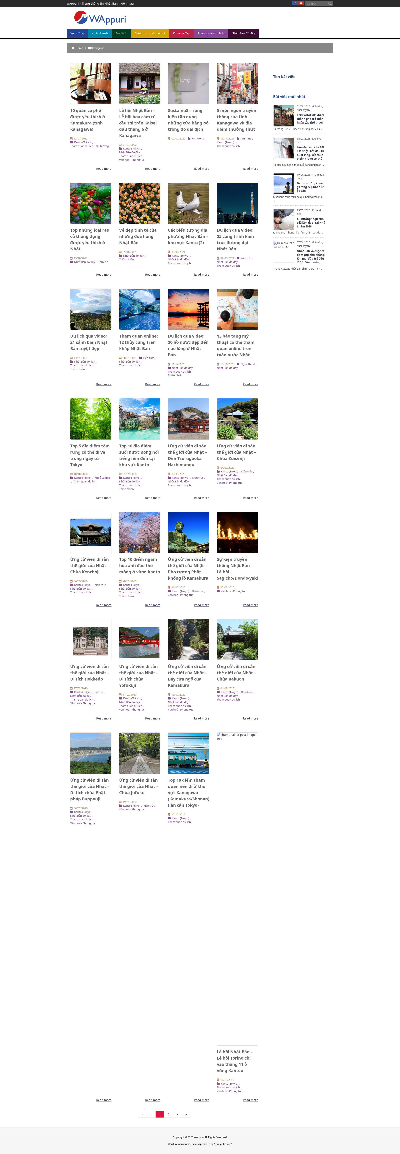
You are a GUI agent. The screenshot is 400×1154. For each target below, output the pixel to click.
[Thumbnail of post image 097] (237, 532)
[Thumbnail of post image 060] (90, 753)
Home (79, 48)
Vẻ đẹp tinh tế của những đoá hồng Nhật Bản (138, 236)
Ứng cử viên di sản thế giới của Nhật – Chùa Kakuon (236, 673)
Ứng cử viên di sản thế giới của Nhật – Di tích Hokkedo (89, 673)
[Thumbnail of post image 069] (237, 889)
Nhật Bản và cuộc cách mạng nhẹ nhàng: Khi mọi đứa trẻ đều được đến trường (311, 256)
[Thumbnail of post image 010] (139, 83)
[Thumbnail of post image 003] (139, 309)
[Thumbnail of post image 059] (139, 418)
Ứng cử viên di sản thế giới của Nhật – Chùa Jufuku (138, 786)
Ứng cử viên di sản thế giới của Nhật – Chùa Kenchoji (89, 565)
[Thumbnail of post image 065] (139, 753)
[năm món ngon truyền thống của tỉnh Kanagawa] (237, 83)
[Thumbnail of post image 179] (139, 639)
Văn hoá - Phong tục (131, 160)
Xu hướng (102, 146)
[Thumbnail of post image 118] (90, 83)
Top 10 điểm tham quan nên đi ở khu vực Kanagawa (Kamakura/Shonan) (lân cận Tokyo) (188, 792)
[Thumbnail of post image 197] (188, 309)
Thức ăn (103, 262)
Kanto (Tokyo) (82, 142)
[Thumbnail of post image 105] (188, 203)
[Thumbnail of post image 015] (90, 309)
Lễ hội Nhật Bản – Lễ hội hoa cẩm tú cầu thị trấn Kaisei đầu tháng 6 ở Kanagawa (138, 123)
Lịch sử (99, 692)
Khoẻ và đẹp (102, 478)
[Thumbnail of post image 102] (188, 83)
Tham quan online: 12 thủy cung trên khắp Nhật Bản (138, 342)
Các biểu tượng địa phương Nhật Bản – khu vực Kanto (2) (188, 236)
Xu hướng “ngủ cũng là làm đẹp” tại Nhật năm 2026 (311, 222)
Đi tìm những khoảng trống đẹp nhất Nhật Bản (311, 187)
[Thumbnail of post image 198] (188, 753)
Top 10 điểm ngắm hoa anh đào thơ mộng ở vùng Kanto (139, 565)
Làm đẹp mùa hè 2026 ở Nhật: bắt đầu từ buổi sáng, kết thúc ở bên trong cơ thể (310, 153)
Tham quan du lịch (81, 146)
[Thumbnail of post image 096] (90, 639)
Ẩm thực (246, 138)
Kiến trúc (246, 258)
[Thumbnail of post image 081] (139, 203)
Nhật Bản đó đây (129, 152)
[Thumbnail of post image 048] (139, 532)
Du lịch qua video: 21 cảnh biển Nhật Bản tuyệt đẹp (89, 342)
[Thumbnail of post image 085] (188, 639)
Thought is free (223, 1143)
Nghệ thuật (248, 364)
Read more (103, 169)
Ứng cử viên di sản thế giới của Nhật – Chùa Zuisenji (236, 452)
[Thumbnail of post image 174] (90, 203)
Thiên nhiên (126, 259)
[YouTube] (301, 3)
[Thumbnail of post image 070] (237, 309)
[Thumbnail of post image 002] (237, 203)
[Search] (330, 3)
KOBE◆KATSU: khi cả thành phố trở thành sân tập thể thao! (311, 118)
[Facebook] (295, 3)
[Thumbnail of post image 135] (90, 532)
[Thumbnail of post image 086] (90, 418)
